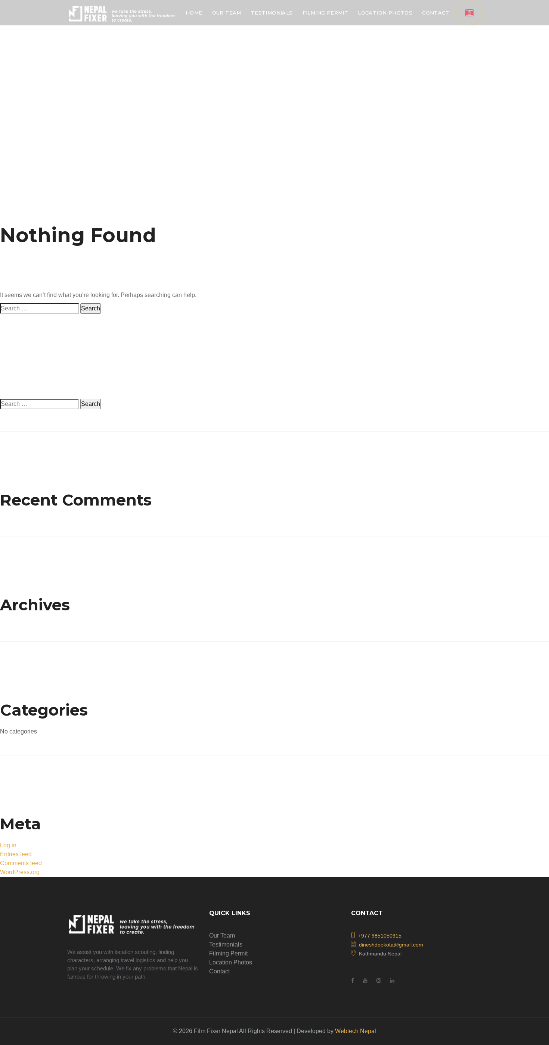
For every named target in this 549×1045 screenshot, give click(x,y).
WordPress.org (20, 872)
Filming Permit (228, 953)
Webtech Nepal (355, 1031)
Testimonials (225, 944)
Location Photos (230, 962)
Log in (8, 845)
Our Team (222, 935)
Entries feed (16, 854)
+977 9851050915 (379, 936)
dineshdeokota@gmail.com (391, 945)
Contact (219, 971)
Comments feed (21, 863)
